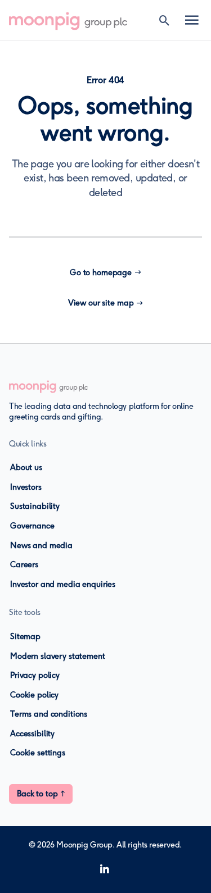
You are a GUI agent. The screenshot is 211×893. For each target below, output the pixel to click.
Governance (32, 526)
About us (26, 467)
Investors (26, 487)
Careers (24, 564)
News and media (41, 545)
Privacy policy (35, 675)
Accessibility (32, 734)
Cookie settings (37, 753)
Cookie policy (34, 695)
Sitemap (25, 636)
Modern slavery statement (57, 656)
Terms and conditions (48, 714)
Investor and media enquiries (62, 584)
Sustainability (35, 506)
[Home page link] (73, 20)
